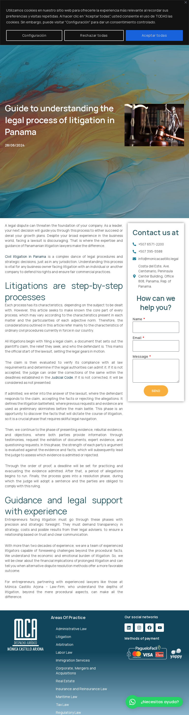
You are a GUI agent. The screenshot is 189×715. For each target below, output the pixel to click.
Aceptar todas (154, 35)
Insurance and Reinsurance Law (81, 688)
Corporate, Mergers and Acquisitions (76, 670)
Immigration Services (73, 660)
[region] (94, 22)
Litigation (63, 636)
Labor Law (64, 652)
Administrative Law (71, 628)
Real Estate (65, 681)
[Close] (186, 2)
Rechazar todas (94, 35)
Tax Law (62, 704)
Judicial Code (62, 377)
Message (141, 356)
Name (138, 319)
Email (137, 337)
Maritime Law (66, 696)
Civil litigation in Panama (25, 256)
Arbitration (64, 644)
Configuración (34, 35)
